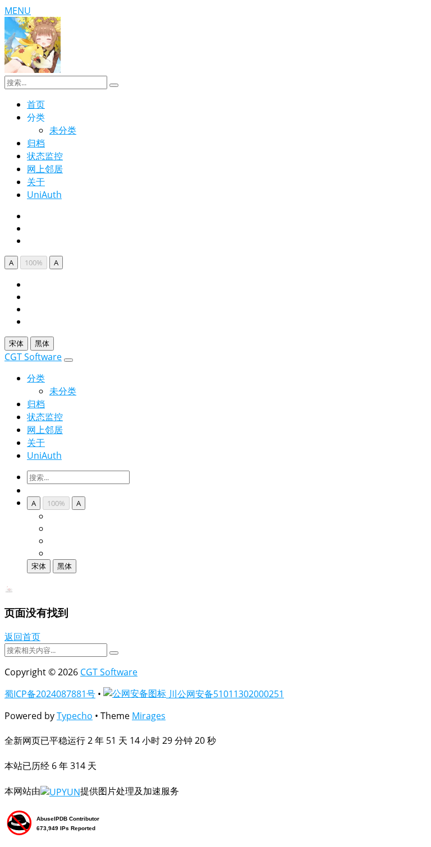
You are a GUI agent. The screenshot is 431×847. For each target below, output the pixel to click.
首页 (36, 104)
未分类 (62, 130)
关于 (36, 182)
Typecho (75, 716)
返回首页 (22, 636)
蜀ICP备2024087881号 (49, 694)
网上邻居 (45, 169)
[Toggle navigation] (68, 360)
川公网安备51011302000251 (225, 694)
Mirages (149, 716)
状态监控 (45, 156)
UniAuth (44, 194)
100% (34, 262)
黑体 (42, 343)
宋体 (16, 343)
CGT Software (33, 357)
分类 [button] (36, 378)
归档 (36, 143)
